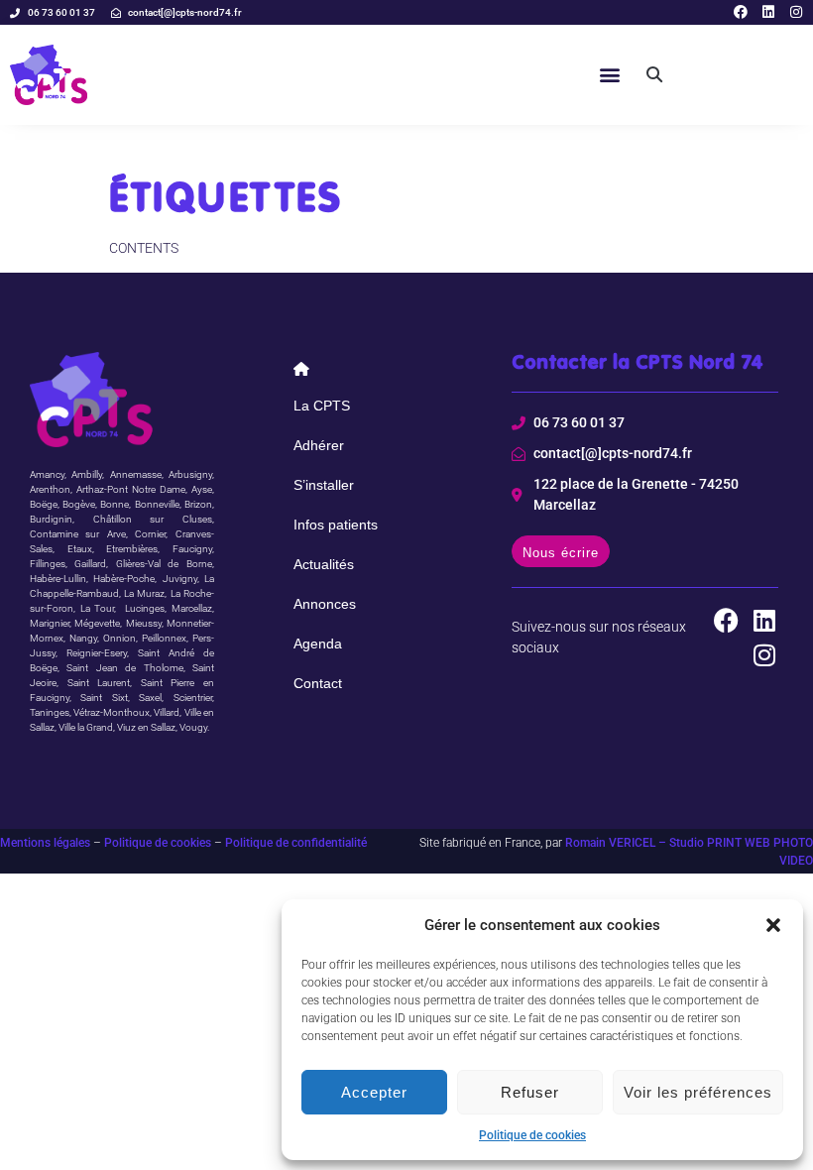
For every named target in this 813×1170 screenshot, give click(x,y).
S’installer (323, 485)
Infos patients (335, 524)
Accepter (374, 1092)
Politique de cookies (532, 1135)
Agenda (317, 643)
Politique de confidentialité (296, 843)
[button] (773, 925)
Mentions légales (45, 843)
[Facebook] (741, 12)
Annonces (324, 604)
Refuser (530, 1092)
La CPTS (321, 405)
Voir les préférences (698, 1092)
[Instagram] (796, 12)
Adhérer (318, 445)
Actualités (323, 564)
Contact (317, 683)
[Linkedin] (768, 12)
